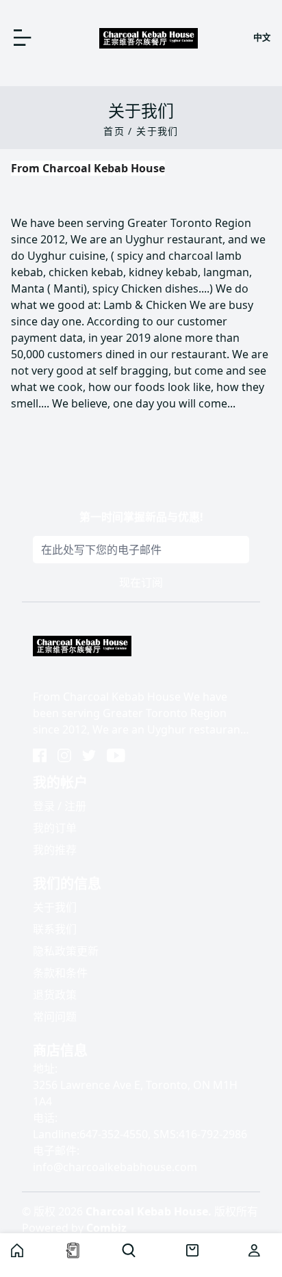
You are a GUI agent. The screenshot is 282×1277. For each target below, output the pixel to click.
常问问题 (55, 1016)
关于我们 (55, 907)
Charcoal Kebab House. (149, 1211)
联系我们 (55, 929)
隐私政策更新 (66, 950)
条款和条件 (60, 972)
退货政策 (55, 994)
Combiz (106, 1227)
